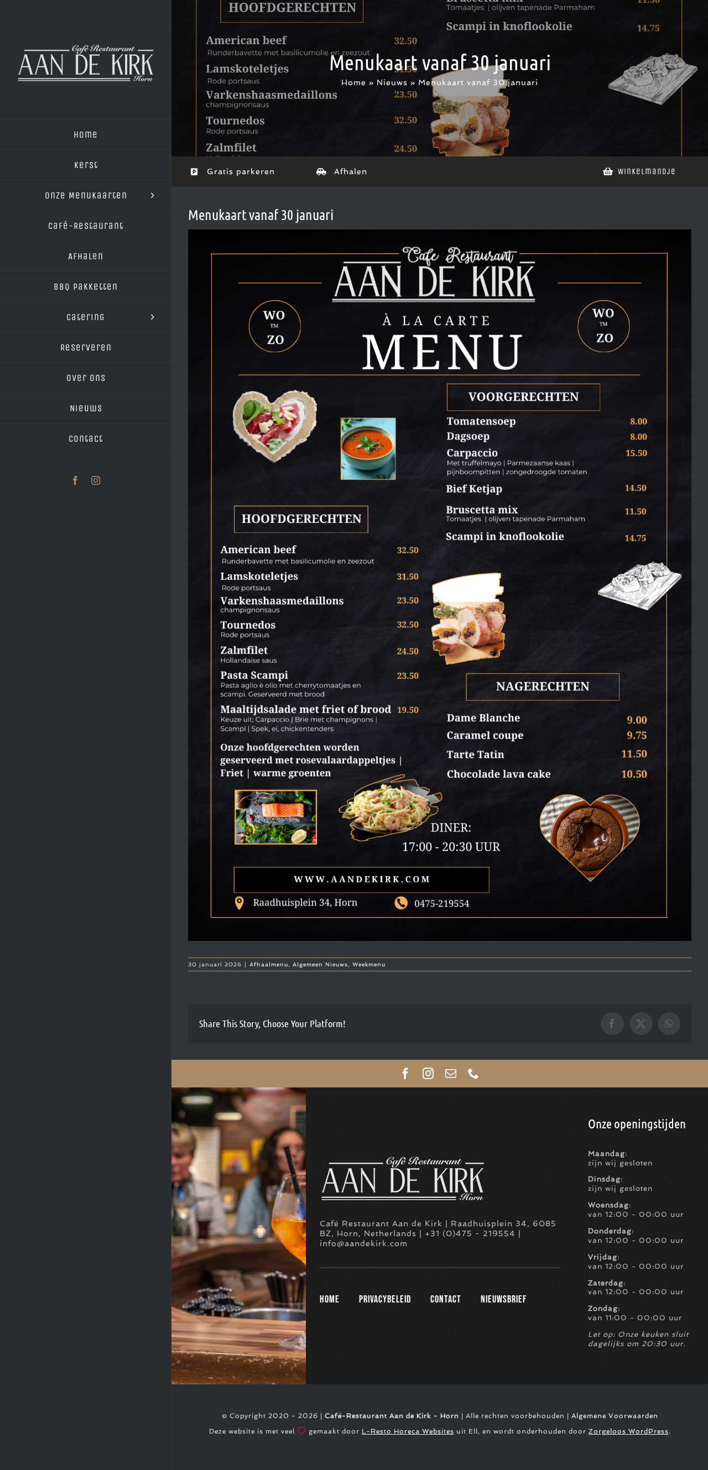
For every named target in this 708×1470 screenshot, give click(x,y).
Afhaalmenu (268, 964)
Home (353, 82)
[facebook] (406, 1073)
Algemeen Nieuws (320, 964)
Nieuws (392, 82)
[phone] (474, 1073)
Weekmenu (369, 964)
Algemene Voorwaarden (614, 1416)
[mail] (451, 1073)
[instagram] (428, 1073)
